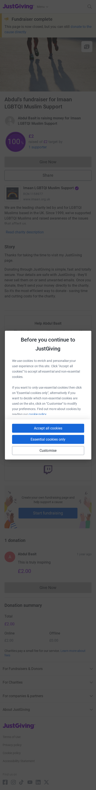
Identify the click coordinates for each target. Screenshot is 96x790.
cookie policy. (38, 414)
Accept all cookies (48, 428)
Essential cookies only (48, 439)
